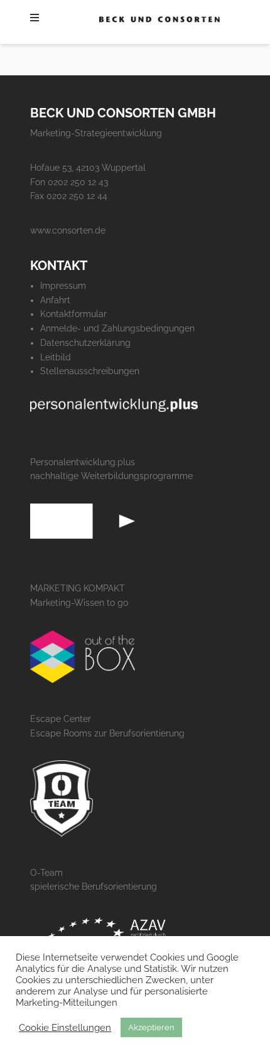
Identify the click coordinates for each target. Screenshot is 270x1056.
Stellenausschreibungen (89, 371)
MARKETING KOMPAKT (77, 588)
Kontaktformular (73, 314)
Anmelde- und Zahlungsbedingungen (117, 328)
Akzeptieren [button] (151, 1027)
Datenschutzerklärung (85, 343)
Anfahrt (55, 300)
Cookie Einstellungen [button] (65, 1027)
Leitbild (55, 357)
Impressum (63, 286)
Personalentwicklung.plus (82, 462)
